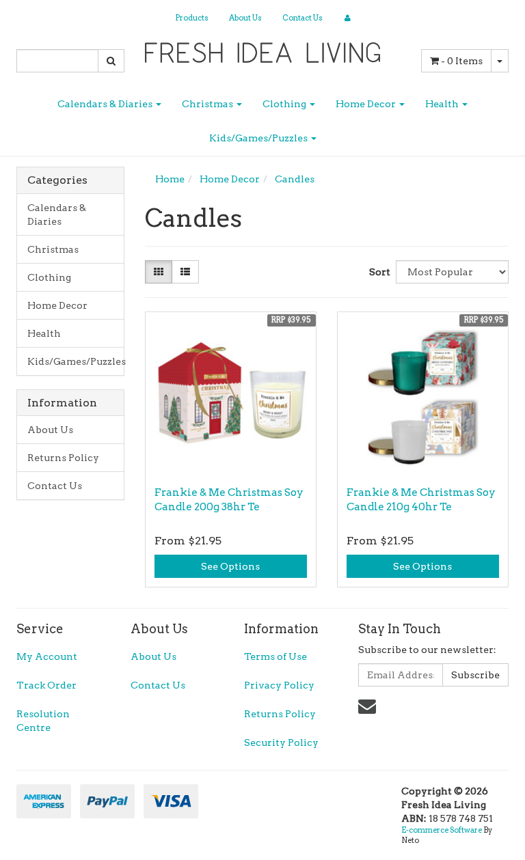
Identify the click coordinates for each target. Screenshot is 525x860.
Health (443, 103)
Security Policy (281, 742)
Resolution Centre (43, 720)
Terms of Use (275, 656)
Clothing (285, 103)
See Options (230, 566)
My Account (46, 656)
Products (191, 18)
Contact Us (302, 18)
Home (170, 179)
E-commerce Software (441, 830)
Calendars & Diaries (105, 103)
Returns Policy (63, 457)
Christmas (208, 103)
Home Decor (367, 103)
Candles (294, 179)
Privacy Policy (279, 685)
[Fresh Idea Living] (263, 48)
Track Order (46, 685)
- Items (462, 60)
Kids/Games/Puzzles (259, 138)
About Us (245, 18)
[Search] (111, 60)
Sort (377, 271)
